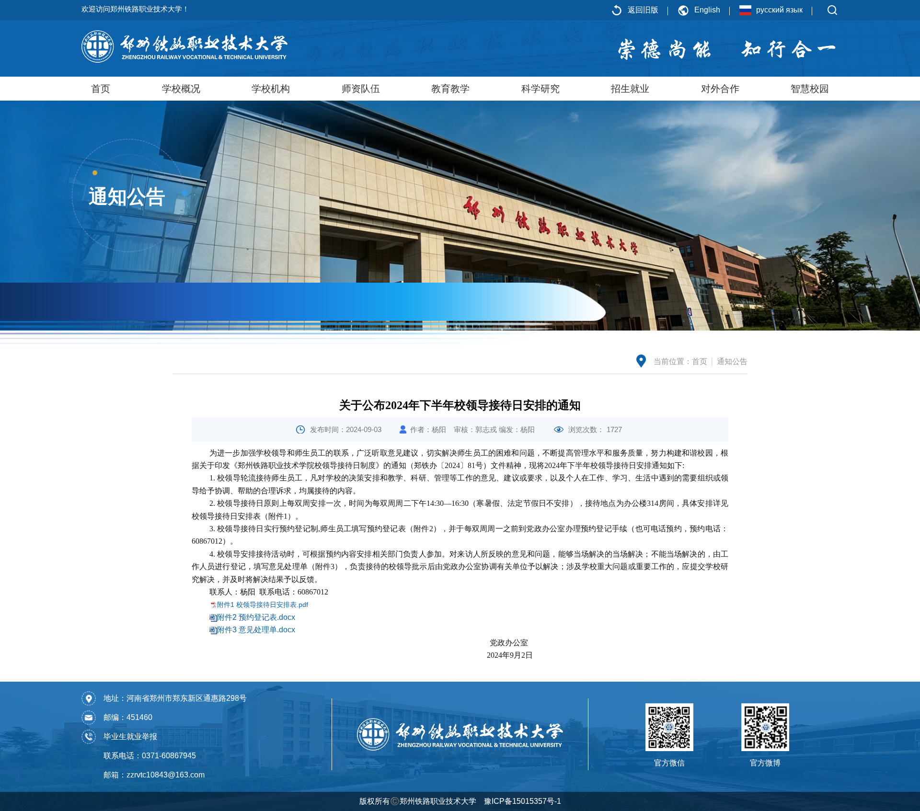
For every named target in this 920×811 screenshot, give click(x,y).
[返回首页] (184, 46)
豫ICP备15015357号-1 (522, 801)
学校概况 (181, 88)
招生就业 (630, 88)
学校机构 (271, 88)
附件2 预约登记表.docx (256, 617)
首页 (100, 88)
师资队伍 (361, 88)
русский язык (779, 10)
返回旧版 (643, 10)
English (707, 10)
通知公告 (732, 361)
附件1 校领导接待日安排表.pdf (262, 604)
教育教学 (450, 88)
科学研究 (540, 88)
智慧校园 (810, 88)
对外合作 (720, 88)
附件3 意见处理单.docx (256, 630)
